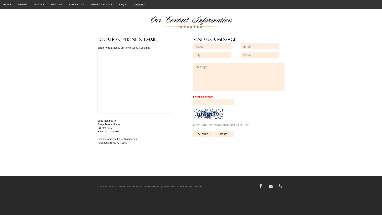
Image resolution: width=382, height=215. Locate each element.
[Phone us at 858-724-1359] (281, 186)
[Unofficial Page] (261, 186)
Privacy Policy (170, 186)
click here (229, 125)
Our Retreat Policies (191, 186)
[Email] (271, 186)
